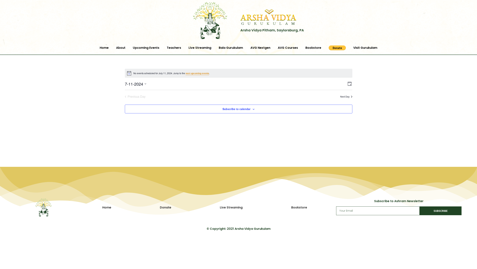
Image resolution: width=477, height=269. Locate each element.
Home (104, 48)
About (120, 48)
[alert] (238, 73)
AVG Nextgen (260, 48)
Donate (165, 207)
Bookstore (313, 48)
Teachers (174, 48)
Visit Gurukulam (365, 48)
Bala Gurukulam (231, 48)
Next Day (345, 96)
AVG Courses (288, 48)
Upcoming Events (146, 48)
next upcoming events (197, 73)
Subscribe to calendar (236, 109)
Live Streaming (200, 48)
